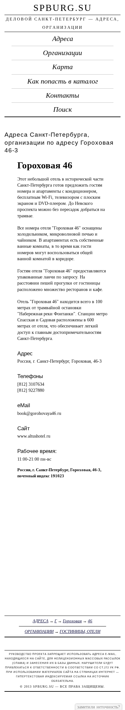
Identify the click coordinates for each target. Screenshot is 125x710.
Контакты (62, 95)
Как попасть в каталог (62, 81)
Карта (62, 67)
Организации (62, 53)
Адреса (62, 39)
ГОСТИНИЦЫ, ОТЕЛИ (80, 631)
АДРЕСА (40, 620)
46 (90, 620)
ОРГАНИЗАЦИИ (39, 631)
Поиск (62, 109)
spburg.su (62, 8)
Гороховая (72, 620)
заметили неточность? (98, 706)
